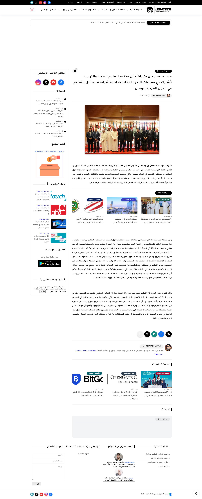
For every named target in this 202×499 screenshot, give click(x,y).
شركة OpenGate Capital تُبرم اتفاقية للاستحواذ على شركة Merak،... (124, 395)
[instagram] (44, 2)
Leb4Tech (145, 494)
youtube (86, 351)
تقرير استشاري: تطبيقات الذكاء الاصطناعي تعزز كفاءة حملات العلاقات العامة (48, 114)
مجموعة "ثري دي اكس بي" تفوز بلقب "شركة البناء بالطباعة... (49, 125)
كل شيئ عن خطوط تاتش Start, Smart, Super (41, 239)
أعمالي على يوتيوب (69, 10)
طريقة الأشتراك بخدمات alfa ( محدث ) (41, 211)
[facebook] (49, 2)
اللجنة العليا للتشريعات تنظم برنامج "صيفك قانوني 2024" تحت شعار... (117, 23)
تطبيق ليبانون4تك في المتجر (157, 462)
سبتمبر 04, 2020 (43, 192)
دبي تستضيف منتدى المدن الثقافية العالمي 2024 (49, 135)
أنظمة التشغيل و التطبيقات (113, 10)
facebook (78, 351)
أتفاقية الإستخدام (108, 2)
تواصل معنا (121, 2)
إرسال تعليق (163, 419)
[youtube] (40, 2)
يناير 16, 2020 (44, 234)
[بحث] (32, 10)
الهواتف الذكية (136, 10)
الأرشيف (80, 2)
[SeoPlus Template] (170, 494)
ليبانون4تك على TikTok (159, 458)
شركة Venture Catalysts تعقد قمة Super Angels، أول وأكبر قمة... (49, 102)
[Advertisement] (101, 48)
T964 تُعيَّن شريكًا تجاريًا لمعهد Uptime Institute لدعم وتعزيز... (158, 394)
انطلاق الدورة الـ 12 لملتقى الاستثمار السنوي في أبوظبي (124, 221)
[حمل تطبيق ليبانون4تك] (49, 268)
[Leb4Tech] (159, 10)
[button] (161, 334)
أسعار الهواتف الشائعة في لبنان (160, 2)
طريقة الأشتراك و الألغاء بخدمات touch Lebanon (42, 197)
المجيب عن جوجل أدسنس (137, 2)
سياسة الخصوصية (92, 2)
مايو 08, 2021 (44, 220)
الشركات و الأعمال (163, 71)
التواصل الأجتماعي (48, 10)
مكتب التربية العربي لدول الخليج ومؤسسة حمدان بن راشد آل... (89, 221)
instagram (159, 354)
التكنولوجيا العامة (89, 10)
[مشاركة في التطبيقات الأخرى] (140, 334)
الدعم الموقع (163, 466)
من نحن (71, 2)
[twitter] (36, 2)
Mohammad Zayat (159, 95)
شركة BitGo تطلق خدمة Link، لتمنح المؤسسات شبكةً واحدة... (87, 394)
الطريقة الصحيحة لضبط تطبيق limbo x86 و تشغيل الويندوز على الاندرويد (41, 225)
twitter (93, 351)
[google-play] (31, 2)
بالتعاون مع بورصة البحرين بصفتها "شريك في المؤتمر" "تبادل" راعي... (156, 221)
